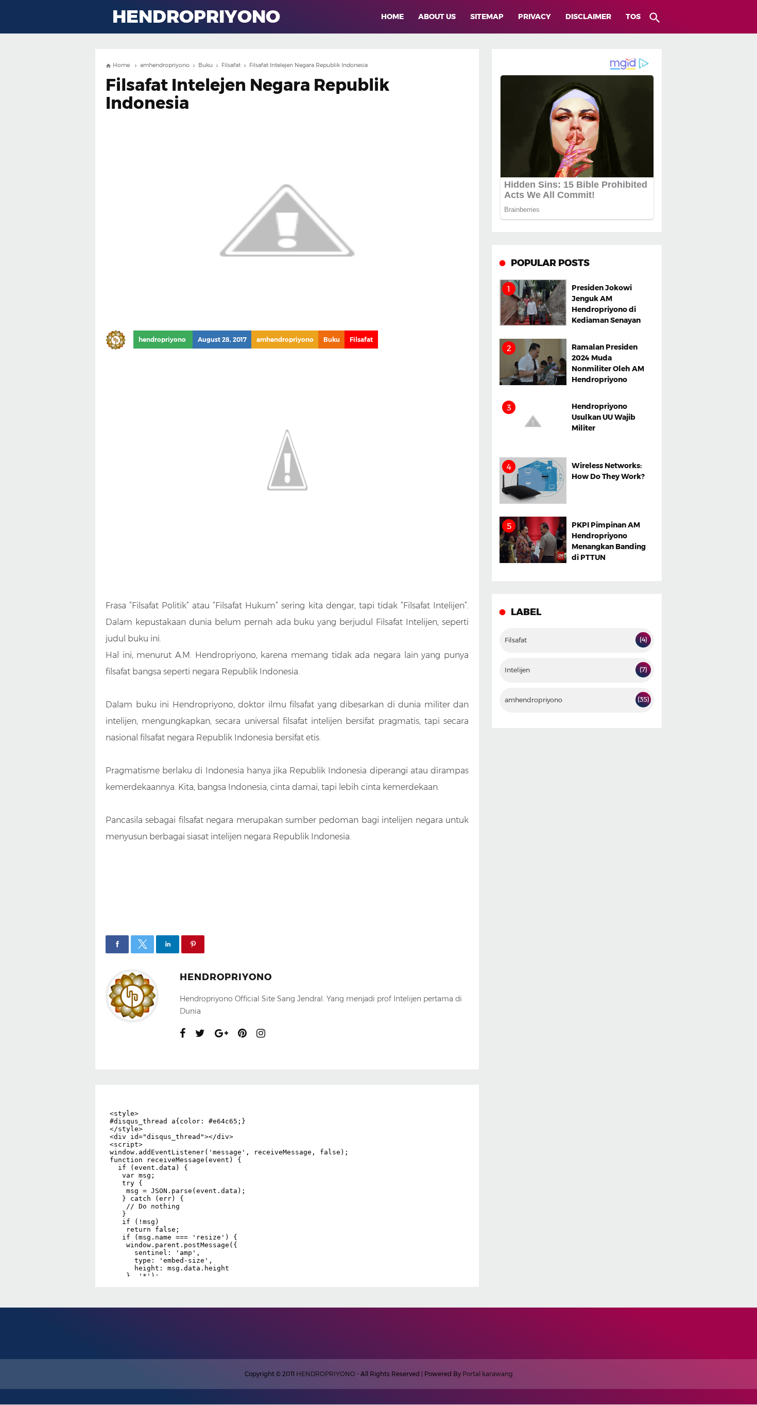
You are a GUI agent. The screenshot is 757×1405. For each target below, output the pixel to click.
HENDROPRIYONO (325, 1374)
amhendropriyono (285, 339)
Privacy (534, 16)
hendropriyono (226, 977)
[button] (117, 944)
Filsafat (361, 339)
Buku (331, 339)
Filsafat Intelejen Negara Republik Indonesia (247, 94)
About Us (437, 16)
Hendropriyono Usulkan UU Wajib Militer (603, 417)
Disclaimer (588, 16)
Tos (633, 16)
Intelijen (517, 670)
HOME (392, 16)
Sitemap (487, 16)
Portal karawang (487, 1374)
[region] (287, 882)
